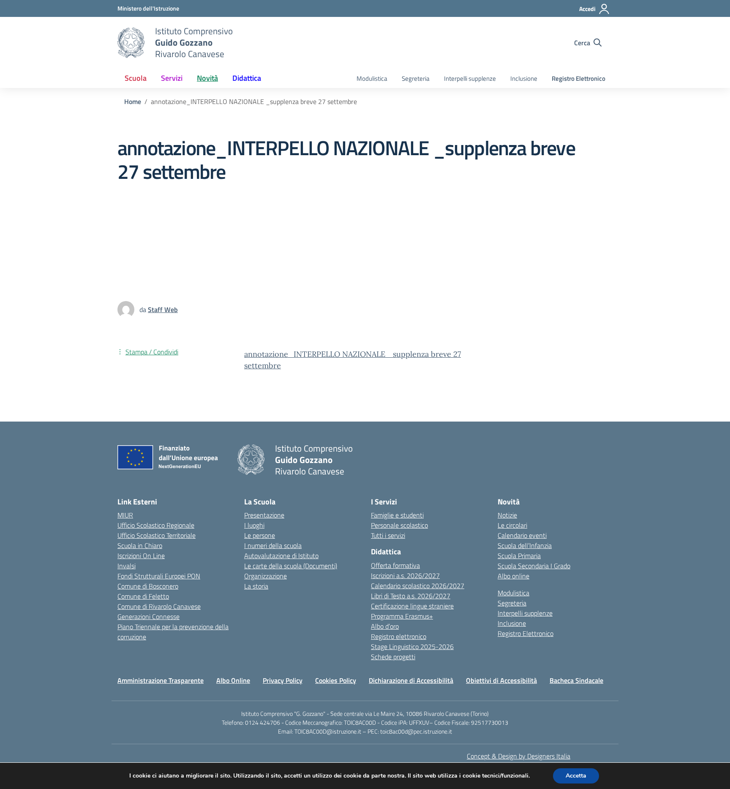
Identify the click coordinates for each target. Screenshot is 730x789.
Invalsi (126, 566)
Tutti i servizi (388, 535)
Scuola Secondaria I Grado (534, 566)
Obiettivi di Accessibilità (501, 680)
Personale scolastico (399, 525)
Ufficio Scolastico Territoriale (156, 535)
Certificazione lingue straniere (412, 606)
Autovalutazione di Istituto (281, 556)
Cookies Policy (335, 680)
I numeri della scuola (273, 545)
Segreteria (416, 78)
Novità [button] (207, 78)
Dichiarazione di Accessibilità (411, 680)
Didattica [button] (246, 78)
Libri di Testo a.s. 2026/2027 (410, 596)
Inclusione (523, 78)
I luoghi (254, 525)
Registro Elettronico (578, 78)
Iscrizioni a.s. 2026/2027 (405, 575)
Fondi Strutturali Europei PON (158, 576)
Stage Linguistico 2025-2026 (412, 646)
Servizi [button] (171, 78)
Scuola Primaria (519, 556)
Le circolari (512, 525)
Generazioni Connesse (148, 616)
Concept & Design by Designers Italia (518, 756)
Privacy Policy (282, 680)
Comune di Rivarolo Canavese (159, 606)
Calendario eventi (522, 535)
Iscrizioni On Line (141, 556)
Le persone (259, 535)
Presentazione (264, 515)
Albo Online (233, 680)
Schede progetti (393, 657)
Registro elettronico (398, 636)
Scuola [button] (136, 78)
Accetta (576, 776)
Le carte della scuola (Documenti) (290, 566)
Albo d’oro (385, 626)
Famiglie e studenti (397, 515)
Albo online (513, 576)
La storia (256, 586)
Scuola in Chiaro (139, 545)
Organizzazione (265, 576)
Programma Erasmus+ (402, 616)
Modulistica (372, 78)
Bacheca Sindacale (576, 680)
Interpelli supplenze (470, 78)
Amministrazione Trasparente (160, 680)
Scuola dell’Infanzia (525, 545)
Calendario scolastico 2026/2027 (417, 586)
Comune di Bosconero (147, 586)
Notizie (507, 515)
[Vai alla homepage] (130, 42)
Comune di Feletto (143, 596)
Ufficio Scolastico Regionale (155, 525)
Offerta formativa (395, 565)
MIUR (125, 515)
